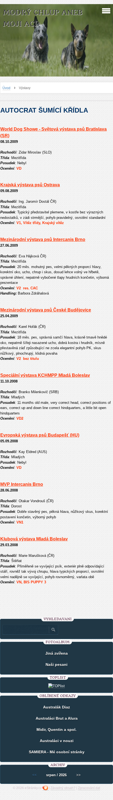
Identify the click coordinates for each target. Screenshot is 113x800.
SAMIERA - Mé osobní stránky (56, 752)
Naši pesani (56, 664)
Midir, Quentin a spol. (56, 729)
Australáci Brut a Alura (57, 718)
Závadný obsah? (62, 788)
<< (34, 775)
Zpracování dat (89, 788)
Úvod (6, 88)
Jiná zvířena (56, 653)
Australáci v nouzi (57, 741)
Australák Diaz (56, 707)
